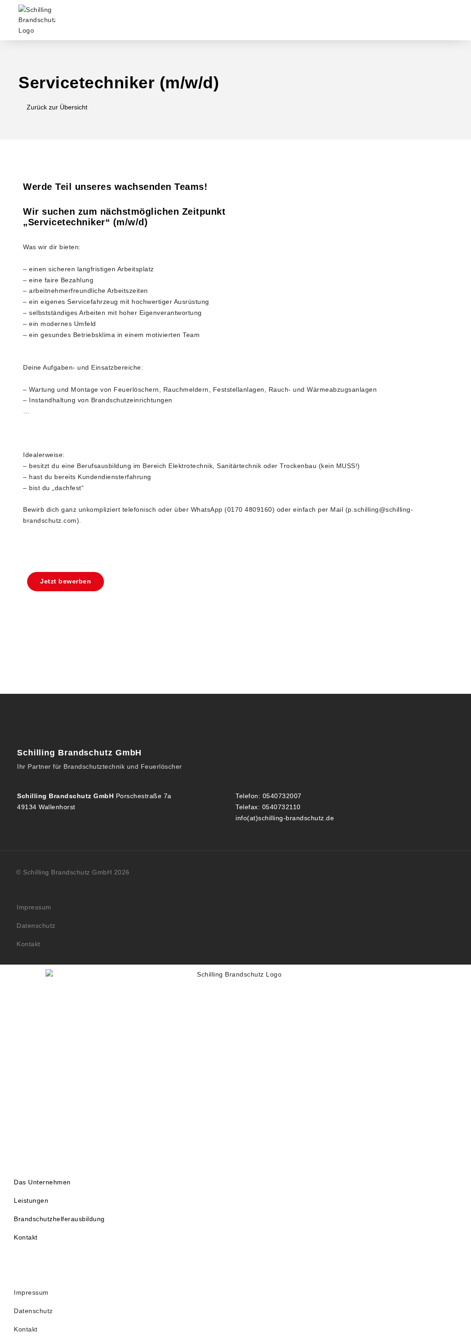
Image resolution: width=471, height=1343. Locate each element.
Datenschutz (36, 925)
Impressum (34, 907)
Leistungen (31, 1200)
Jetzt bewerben (65, 581)
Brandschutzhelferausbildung (59, 1219)
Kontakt (28, 944)
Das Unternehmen (42, 1182)
